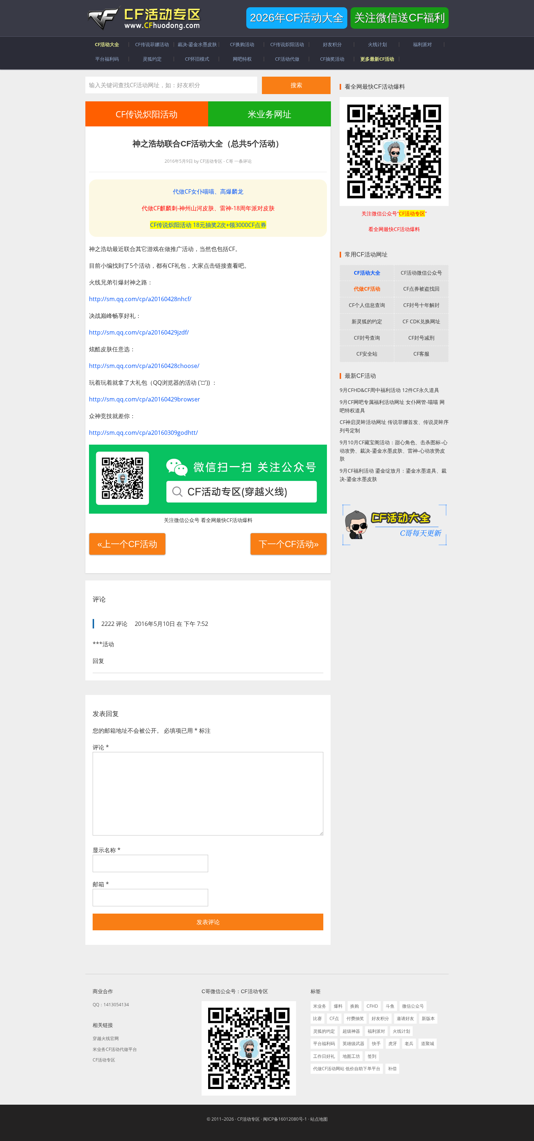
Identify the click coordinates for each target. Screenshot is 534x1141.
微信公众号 (413, 1006)
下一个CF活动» (289, 544)
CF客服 (421, 353)
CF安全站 (366, 353)
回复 (98, 661)
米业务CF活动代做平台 (115, 1049)
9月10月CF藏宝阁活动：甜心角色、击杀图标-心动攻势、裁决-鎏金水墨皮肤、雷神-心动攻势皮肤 (394, 450)
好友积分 (380, 1018)
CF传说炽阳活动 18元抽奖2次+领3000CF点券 (208, 225)
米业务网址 (269, 114)
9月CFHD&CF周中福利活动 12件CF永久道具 (389, 390)
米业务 (319, 1006)
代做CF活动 (367, 288)
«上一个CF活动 (127, 544)
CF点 (334, 1018)
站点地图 (319, 1119)
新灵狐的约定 (367, 321)
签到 (372, 1056)
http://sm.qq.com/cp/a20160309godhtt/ (143, 433)
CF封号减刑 (421, 337)
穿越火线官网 (106, 1038)
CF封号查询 (367, 337)
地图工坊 (351, 1056)
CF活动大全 (367, 272)
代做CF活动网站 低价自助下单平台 (346, 1068)
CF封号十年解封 (421, 305)
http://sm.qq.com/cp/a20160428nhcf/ (140, 299)
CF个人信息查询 (367, 305)
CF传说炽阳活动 (147, 114)
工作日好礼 (324, 1056)
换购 (354, 1006)
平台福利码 (324, 1043)
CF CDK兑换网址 (421, 321)
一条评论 (243, 161)
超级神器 (351, 1031)
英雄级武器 (353, 1043)
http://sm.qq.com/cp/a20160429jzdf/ (139, 332)
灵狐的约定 (324, 1031)
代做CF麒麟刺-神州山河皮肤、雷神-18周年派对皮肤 (208, 208)
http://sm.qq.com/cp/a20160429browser (144, 399)
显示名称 (107, 850)
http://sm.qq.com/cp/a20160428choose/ (144, 366)
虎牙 (392, 1043)
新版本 (428, 1018)
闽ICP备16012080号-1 (285, 1119)
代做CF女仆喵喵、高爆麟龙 (208, 191)
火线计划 (401, 1031)
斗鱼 (390, 1006)
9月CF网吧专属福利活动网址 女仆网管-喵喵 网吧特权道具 (392, 406)
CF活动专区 (143, 18)
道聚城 (427, 1043)
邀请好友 (405, 1018)
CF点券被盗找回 (421, 288)
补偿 (392, 1068)
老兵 (409, 1043)
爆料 (338, 1006)
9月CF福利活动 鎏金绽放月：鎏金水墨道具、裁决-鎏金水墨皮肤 (393, 474)
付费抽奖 (355, 1018)
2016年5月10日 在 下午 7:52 (171, 624)
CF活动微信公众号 (421, 272)
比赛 (317, 1018)
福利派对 (376, 1031)
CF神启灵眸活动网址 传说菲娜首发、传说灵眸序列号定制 (394, 426)
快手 (376, 1043)
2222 (107, 624)
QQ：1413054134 (111, 1005)
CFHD (372, 1006)
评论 (101, 747)
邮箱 (101, 884)
